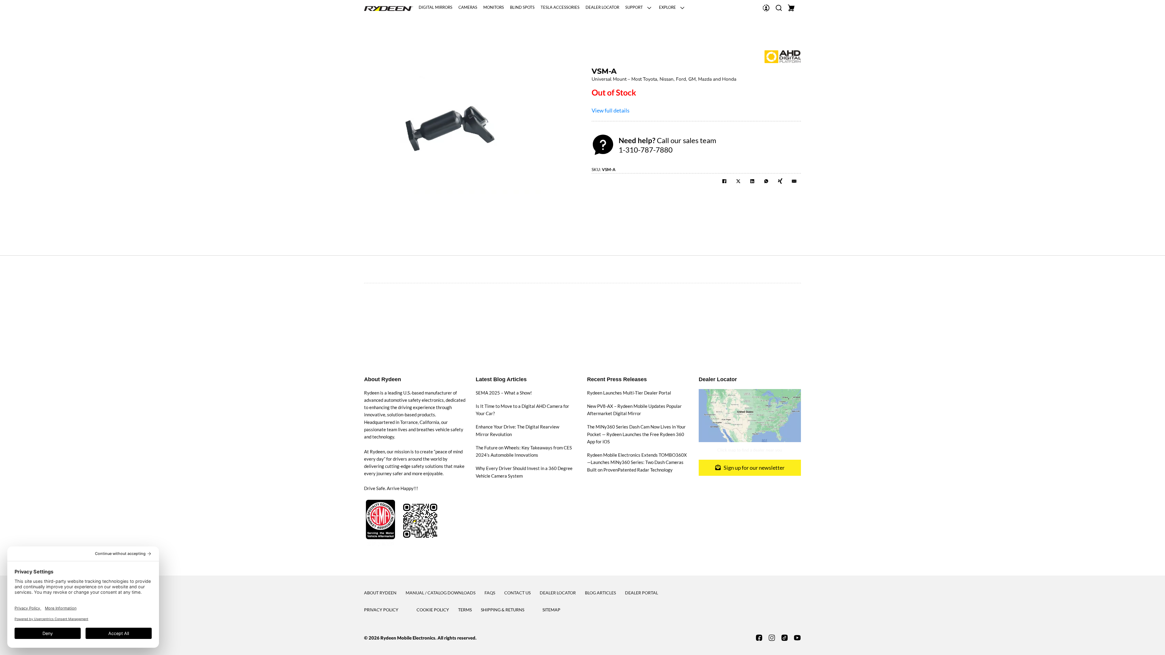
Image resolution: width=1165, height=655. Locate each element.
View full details (611, 110)
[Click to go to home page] (388, 8)
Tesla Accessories (560, 8)
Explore (667, 8)
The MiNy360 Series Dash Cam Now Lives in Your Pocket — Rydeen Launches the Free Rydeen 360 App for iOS (636, 434)
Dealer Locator (602, 8)
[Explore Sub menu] (682, 8)
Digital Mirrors (435, 8)
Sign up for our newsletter (754, 467)
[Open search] (778, 8)
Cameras (467, 8)
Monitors (493, 8)
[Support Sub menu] (649, 8)
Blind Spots (522, 8)
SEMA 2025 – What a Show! (504, 392)
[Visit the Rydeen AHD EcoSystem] (783, 55)
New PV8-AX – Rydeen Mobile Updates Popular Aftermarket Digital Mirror (634, 409)
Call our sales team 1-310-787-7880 (667, 145)
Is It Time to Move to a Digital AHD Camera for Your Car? (522, 409)
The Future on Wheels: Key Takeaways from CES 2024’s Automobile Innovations (524, 451)
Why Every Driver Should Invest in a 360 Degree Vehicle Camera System (524, 471)
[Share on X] (738, 181)
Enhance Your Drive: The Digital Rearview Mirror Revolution (517, 430)
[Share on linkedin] (752, 181)
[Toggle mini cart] (791, 8)
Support (634, 8)
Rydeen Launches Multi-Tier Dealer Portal (629, 392)
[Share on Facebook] (724, 181)
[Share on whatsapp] (766, 181)
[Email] (794, 181)
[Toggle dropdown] (766, 8)
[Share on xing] (780, 181)
